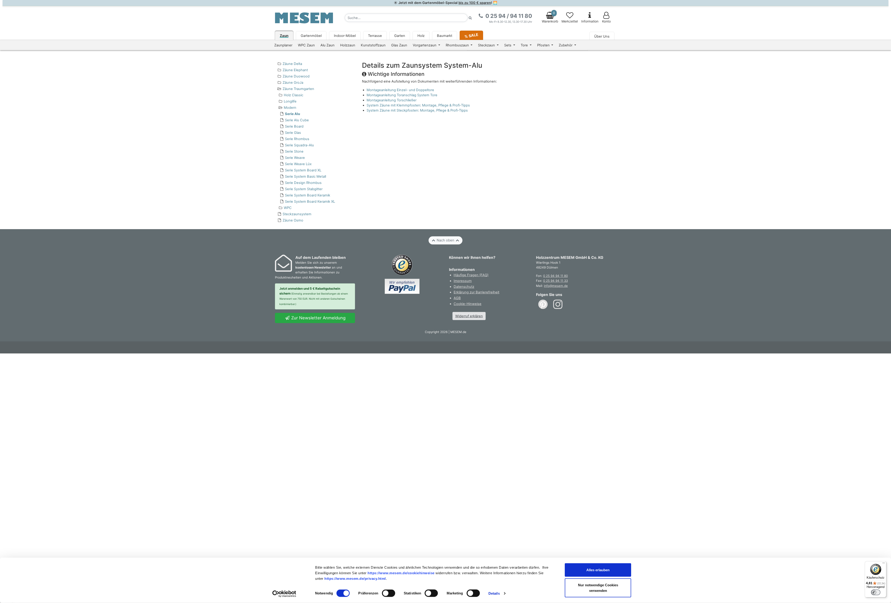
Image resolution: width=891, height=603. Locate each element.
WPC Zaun (306, 45)
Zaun (284, 36)
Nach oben (445, 240)
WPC (288, 208)
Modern (290, 108)
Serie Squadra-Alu (299, 145)
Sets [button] (508, 45)
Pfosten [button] (544, 45)
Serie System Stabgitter (304, 189)
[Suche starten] (470, 18)
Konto (606, 21)
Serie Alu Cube (297, 120)
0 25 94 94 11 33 (555, 280)
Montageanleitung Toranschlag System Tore (402, 95)
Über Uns (602, 36)
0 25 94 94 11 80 (555, 276)
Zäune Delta (292, 64)
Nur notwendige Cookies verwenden (598, 588)
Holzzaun (347, 45)
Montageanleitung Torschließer (391, 100)
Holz (421, 36)
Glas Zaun (399, 45)
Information (589, 21)
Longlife (290, 101)
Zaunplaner (283, 45)
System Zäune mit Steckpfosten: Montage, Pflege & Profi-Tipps (417, 110)
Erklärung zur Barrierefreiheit (476, 292)
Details (494, 593)
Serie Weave (295, 158)
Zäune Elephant (295, 70)
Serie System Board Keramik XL (310, 201)
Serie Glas (293, 133)
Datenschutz (464, 287)
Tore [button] (525, 45)
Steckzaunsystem (297, 214)
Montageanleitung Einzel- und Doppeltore (400, 90)
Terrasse (375, 36)
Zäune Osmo (293, 220)
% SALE (471, 35)
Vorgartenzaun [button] (425, 45)
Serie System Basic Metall (305, 176)
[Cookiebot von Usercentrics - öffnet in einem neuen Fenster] (284, 593)
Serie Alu (292, 114)
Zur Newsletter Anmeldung (317, 317)
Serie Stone (294, 151)
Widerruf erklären (469, 316)
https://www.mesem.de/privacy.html (355, 578)
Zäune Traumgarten (298, 89)
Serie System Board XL (303, 170)
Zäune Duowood (296, 76)
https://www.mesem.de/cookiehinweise (401, 573)
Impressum (463, 281)
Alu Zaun (327, 45)
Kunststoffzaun (373, 45)
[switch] (388, 593)
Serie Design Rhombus (303, 183)
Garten (399, 36)
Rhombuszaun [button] (458, 45)
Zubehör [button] (566, 45)
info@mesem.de (556, 286)
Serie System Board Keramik (307, 195)
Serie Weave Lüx (298, 164)
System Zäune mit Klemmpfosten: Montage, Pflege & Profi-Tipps (418, 105)
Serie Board (294, 126)
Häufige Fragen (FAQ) (471, 275)
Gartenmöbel (311, 36)
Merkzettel (570, 21)
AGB (457, 298)
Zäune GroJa (293, 82)
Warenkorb (550, 17)
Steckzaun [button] (487, 45)
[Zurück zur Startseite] (304, 18)
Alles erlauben (598, 570)
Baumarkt (444, 36)
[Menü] (883, 564)
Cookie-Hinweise (467, 304)
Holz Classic (293, 95)
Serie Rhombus (297, 139)
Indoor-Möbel (345, 36)
